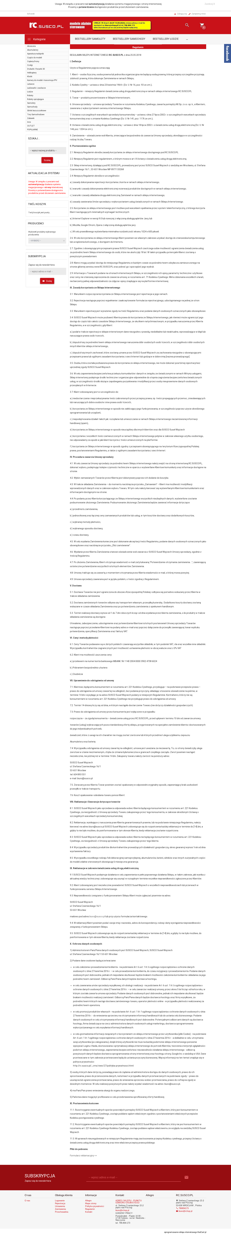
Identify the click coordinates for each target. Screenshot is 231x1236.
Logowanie (60, 1200)
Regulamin (90, 1209)
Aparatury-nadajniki (35, 54)
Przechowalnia (61, 1212)
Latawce (30, 84)
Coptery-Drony (33, 61)
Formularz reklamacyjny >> (83, 1155)
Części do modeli (34, 58)
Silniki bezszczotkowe (36, 110)
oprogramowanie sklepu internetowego (180, 1232)
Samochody (32, 107)
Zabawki (30, 118)
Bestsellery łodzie (166, 38)
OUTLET (31, 126)
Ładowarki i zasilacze (36, 88)
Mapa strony (90, 1203)
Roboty (30, 95)
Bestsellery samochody (129, 38)
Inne (29, 122)
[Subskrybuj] (186, 1177)
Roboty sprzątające (35, 99)
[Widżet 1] (227, 53)
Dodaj (49, 281)
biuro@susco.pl (97, 916)
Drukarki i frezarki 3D (36, 69)
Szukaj (47, 160)
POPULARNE (32, 130)
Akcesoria (31, 46)
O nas (27, 1200)
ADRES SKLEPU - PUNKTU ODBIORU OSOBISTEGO (129, 1201)
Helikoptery (31, 73)
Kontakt (88, 1212)
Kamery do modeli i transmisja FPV (42, 80)
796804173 (183, 1208)
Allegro (88, 1200)
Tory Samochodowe (35, 114)
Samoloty (31, 103)
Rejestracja (60, 1203)
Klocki (29, 76)
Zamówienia (60, 1209)
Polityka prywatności (94, 1206)
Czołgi (30, 65)
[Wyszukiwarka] (183, 25)
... (187, 38)
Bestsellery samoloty (90, 38)
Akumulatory (32, 50)
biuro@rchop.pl (122, 1210)
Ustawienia (60, 1206)
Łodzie (30, 92)
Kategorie (39, 39)
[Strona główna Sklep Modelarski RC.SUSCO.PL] (88, 25)
